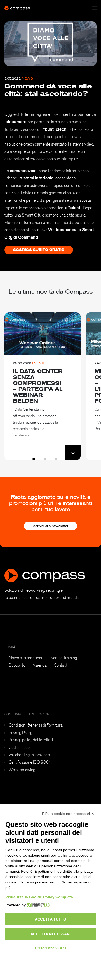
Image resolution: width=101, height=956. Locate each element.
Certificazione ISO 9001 (30, 762)
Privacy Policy (20, 732)
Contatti (61, 665)
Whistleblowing (22, 770)
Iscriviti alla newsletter (50, 526)
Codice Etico (19, 747)
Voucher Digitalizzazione (29, 754)
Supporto (17, 665)
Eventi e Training (63, 658)
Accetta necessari (50, 934)
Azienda (40, 665)
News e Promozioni (25, 658)
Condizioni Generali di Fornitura (36, 725)
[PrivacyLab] (38, 905)
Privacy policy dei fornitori (31, 740)
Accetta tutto (50, 919)
